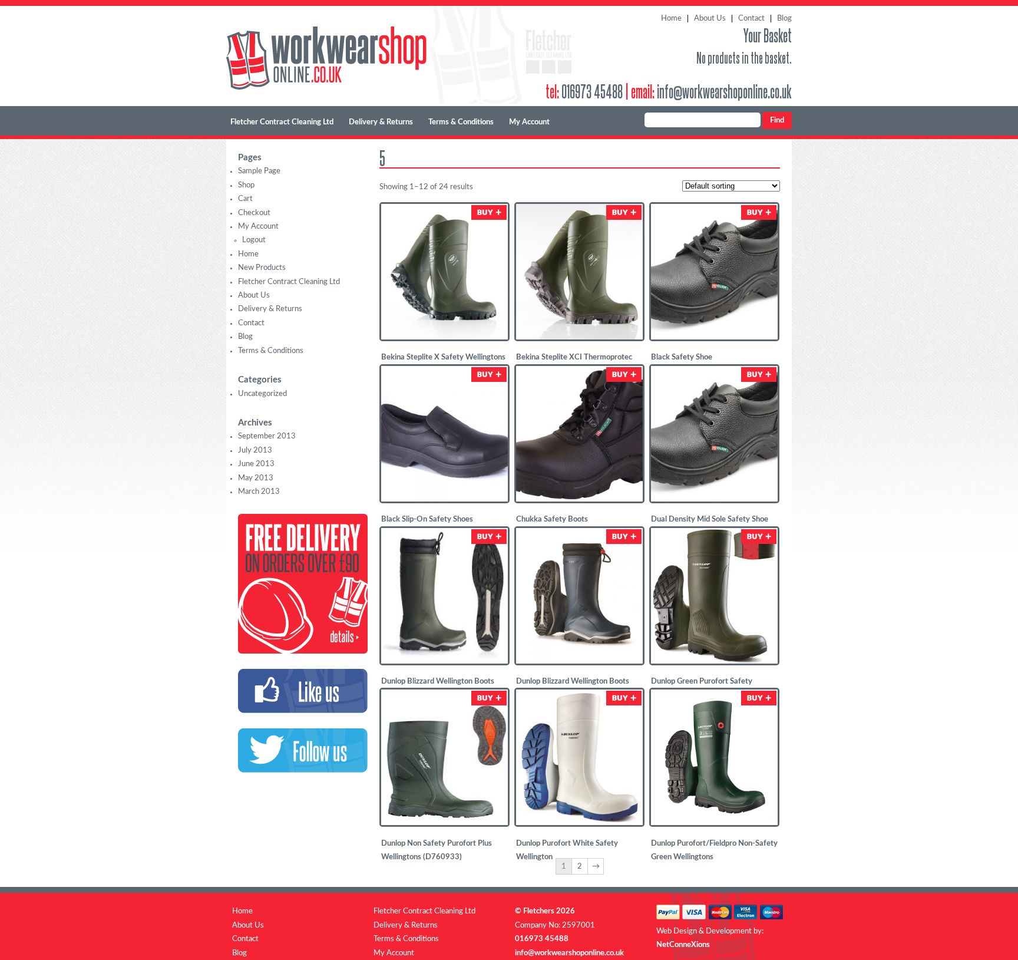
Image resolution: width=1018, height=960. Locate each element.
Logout (254, 240)
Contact (751, 18)
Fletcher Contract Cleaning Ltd (281, 122)
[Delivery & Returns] (303, 651)
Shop (246, 185)
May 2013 (255, 478)
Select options (489, 212)
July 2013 (255, 450)
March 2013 (259, 492)
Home (671, 18)
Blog (784, 18)
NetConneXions (683, 945)
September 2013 (267, 436)
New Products (262, 268)
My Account (529, 122)
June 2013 (256, 464)
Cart (245, 199)
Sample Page (259, 171)
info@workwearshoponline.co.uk (724, 91)
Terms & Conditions (461, 122)
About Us (710, 18)
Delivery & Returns (381, 122)
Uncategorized (262, 394)
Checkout (254, 213)
